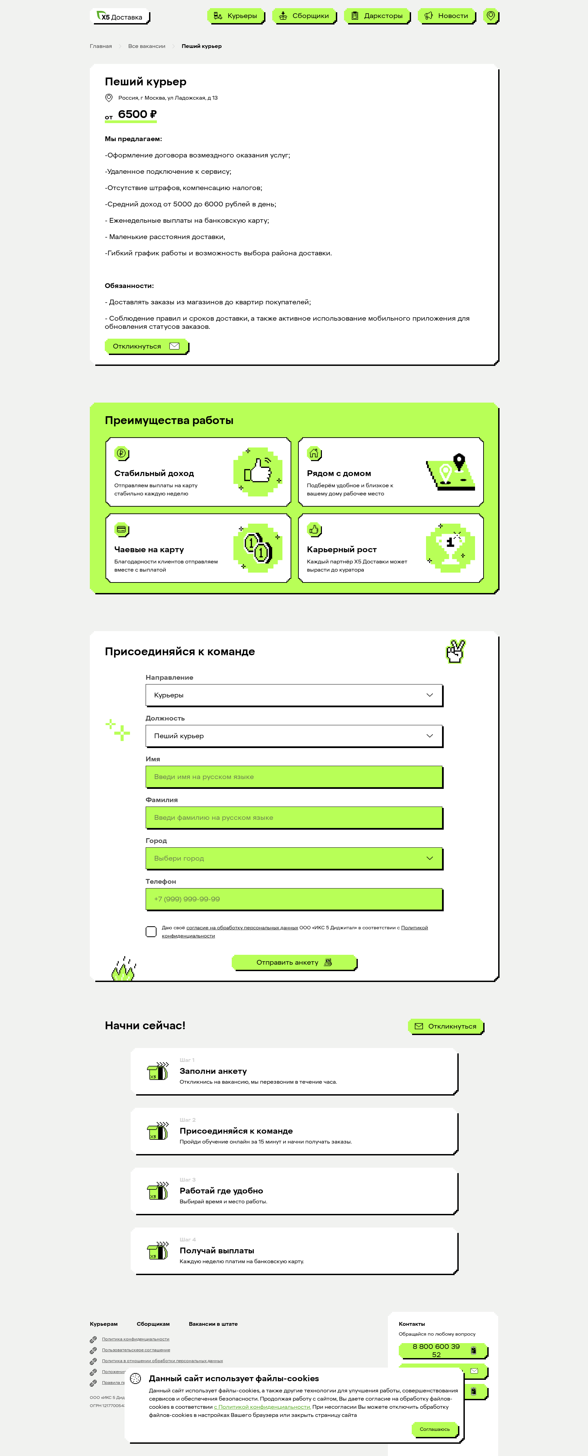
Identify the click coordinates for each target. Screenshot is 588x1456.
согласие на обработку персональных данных (242, 928)
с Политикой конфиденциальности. (262, 1407)
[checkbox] (151, 931)
